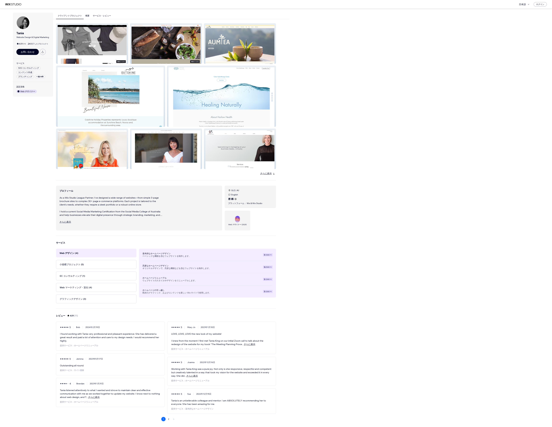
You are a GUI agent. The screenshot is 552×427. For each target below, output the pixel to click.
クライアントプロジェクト (70, 15)
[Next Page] (174, 419)
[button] (92, 43)
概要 (87, 15)
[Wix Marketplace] (13, 4)
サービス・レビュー (102, 15)
